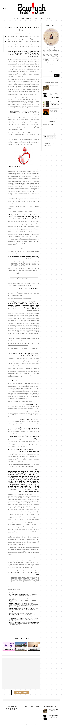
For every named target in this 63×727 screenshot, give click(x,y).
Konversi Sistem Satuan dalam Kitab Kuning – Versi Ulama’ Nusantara (53, 716)
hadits (52, 134)
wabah (50, 143)
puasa (45, 147)
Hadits (22, 18)
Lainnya (48, 18)
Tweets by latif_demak (48, 124)
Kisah (42, 18)
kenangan (46, 143)
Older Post (24, 692)
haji (48, 147)
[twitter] (4, 8)
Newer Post (18, 692)
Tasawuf (36, 18)
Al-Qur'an (50, 145)
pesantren (52, 136)
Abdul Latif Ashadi (11, 33)
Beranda (16, 18)
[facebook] (6, 8)
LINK (18, 273)
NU (55, 138)
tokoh (45, 145)
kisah (45, 136)
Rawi (54, 143)
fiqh (56, 134)
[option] (8, 647)
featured (51, 138)
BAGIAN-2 (19, 589)
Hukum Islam (29, 18)
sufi (21, 24)
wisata (52, 147)
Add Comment (33, 33)
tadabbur (46, 138)
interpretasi (46, 134)
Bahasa (55, 145)
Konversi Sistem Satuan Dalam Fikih (53, 710)
